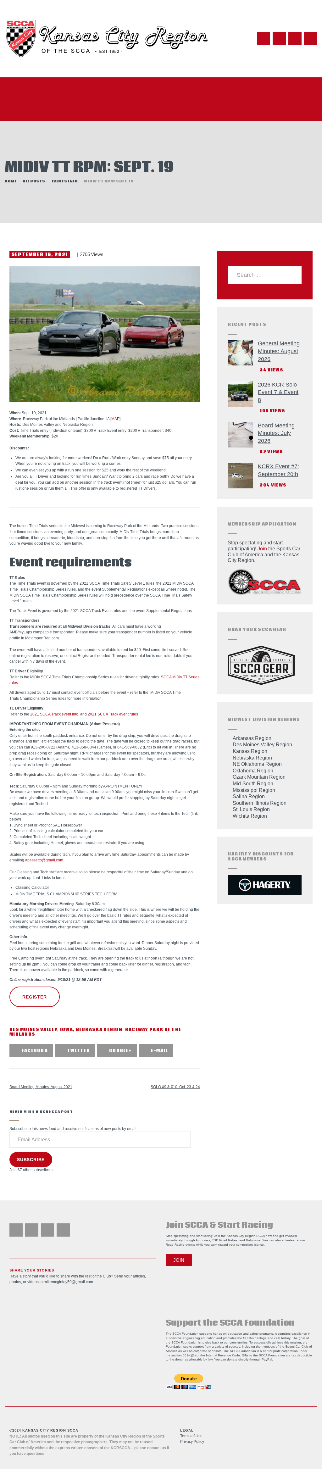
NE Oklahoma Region (257, 764)
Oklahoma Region (253, 770)
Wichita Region (250, 816)
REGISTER (34, 996)
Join (262, 548)
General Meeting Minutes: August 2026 (279, 351)
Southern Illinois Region (259, 803)
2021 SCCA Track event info (54, 714)
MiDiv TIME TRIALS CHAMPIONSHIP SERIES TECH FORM (66, 894)
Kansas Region (250, 751)
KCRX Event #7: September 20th (278, 470)
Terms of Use (191, 1436)
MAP (115, 419)
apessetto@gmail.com (44, 860)
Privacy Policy (192, 1441)
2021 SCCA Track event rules (113, 714)
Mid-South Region (253, 783)
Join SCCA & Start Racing (219, 1225)
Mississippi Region (254, 790)
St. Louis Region (251, 809)
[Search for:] (264, 275)
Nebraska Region (99, 1029)
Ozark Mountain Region (259, 777)
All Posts (34, 181)
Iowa (66, 1029)
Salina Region (249, 796)
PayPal (267, 1359)
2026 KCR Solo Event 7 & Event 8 (278, 392)
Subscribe (31, 1159)
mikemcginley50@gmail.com (68, 1282)
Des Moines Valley (33, 1029)
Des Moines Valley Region (262, 744)
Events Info (65, 181)
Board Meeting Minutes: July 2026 (276, 433)
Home (10, 181)
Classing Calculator (32, 887)
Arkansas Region (252, 738)
